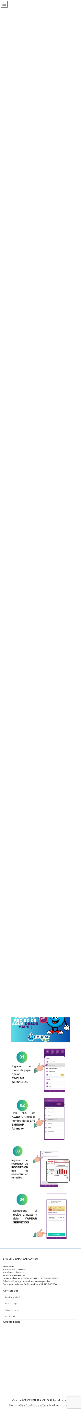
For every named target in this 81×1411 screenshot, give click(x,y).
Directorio (10, 1316)
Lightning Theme (41, 1405)
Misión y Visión (13, 1296)
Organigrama (12, 1309)
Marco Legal (11, 1303)
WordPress (25, 1405)
